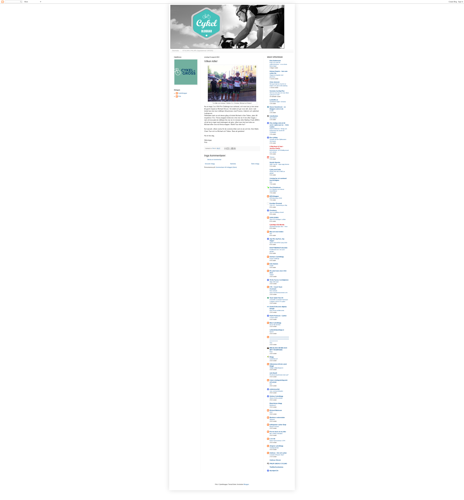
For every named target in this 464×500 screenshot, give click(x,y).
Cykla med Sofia (275, 169)
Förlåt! (271, 265)
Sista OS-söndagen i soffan (278, 219)
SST (271, 233)
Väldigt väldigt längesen (276, 368)
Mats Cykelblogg (275, 323)
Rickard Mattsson (276, 410)
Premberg (273, 210)
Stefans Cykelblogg (276, 396)
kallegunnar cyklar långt (278, 425)
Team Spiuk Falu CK (276, 298)
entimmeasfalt (274, 389)
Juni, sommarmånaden (276, 391)
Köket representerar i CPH (277, 440)
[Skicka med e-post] (225, 148)
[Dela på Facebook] (232, 148)
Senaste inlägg (210, 164)
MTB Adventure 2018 (276, 198)
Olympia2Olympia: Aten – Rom (278, 226)
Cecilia (271, 110)
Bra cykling (273, 137)
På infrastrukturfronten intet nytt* (279, 375)
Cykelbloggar (182, 93)
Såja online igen (274, 282)
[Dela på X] (230, 148)
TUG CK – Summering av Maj (278, 205)
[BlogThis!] (228, 148)
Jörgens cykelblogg (276, 446)
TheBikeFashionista (276, 467)
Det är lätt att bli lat (275, 324)
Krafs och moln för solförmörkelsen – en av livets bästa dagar (278, 64)
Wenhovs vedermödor (277, 417)
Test (271, 342)
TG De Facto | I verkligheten (279, 280)
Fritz (179, 96)
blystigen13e (274, 470)
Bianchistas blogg (276, 403)
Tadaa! (272, 274)
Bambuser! (273, 405)
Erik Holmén (274, 264)
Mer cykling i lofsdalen (276, 433)
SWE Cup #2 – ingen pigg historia (279, 164)
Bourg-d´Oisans (274, 426)
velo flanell (273, 373)
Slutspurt (272, 419)
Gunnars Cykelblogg (277, 257)
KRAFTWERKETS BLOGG (278, 248)
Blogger (246, 484)
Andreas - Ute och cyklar (278, 453)
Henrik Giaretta (275, 162)
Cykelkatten (274, 116)
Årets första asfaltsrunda (277, 310)
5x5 (271, 384)
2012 (271, 412)
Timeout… (273, 157)
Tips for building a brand (277, 212)
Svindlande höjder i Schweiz (278, 101)
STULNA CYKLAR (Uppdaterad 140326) (197, 50)
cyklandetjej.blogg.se (277, 330)
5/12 (271, 182)
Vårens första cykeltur (276, 398)
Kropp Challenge (274, 258)
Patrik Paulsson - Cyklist (278, 316)
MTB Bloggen (274, 196)
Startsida (175, 50)
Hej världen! (273, 118)
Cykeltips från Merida (277, 225)
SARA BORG (274, 217)
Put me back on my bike (278, 432)
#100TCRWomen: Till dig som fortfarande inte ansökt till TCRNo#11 (278, 130)
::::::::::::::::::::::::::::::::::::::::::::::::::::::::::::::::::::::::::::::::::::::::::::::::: (279, 339)
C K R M (272, 439)
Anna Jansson (274, 82)
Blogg (272, 357)
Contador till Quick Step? (277, 455)
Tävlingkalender (274, 448)
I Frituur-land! (273, 317)
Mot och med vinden (276, 232)
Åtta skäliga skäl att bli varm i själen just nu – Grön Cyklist (279, 125)
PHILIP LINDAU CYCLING (278, 463)
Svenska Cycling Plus (277, 91)
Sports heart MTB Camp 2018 (278, 242)
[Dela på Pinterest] (234, 148)
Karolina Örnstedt (276, 203)
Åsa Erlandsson (275, 187)
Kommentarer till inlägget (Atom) (226, 167)
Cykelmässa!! (274, 359)
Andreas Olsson (275, 460)
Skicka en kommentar (214, 159)
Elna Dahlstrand (275, 61)
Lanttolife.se (274, 100)
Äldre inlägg (255, 164)
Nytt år (272, 331)
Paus (271, 351)
